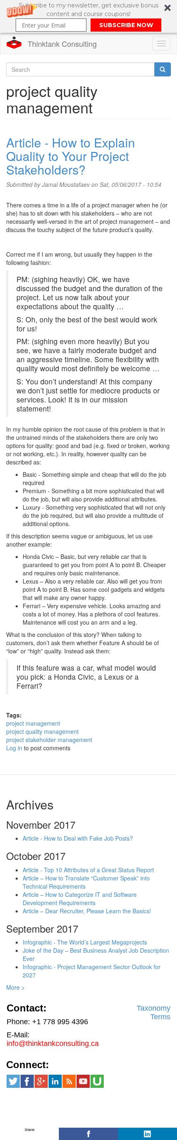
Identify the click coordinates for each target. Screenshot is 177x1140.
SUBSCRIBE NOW (126, 25)
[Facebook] (88, 1134)
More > (15, 987)
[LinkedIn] (147, 1134)
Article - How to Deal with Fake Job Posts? (78, 838)
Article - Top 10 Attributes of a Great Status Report (88, 870)
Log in (14, 748)
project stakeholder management (49, 739)
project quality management (42, 731)
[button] (88, 16)
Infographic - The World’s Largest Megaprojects (85, 942)
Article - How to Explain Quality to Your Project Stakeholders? (70, 155)
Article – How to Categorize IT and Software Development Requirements (80, 898)
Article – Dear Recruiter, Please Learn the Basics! (87, 911)
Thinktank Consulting (62, 43)
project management (33, 723)
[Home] (14, 43)
